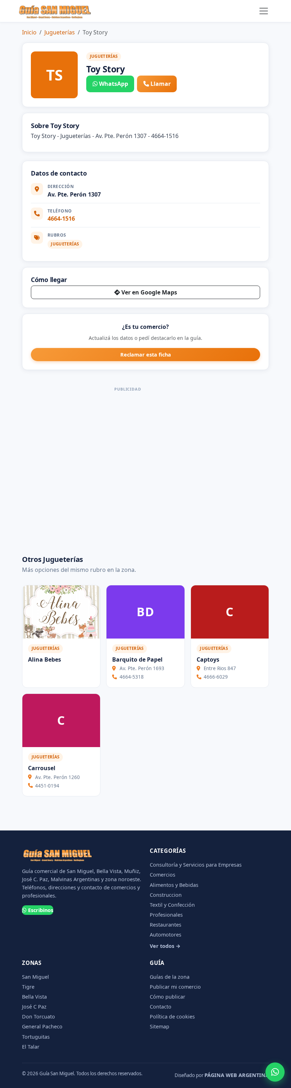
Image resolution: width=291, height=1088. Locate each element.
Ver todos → (165, 946)
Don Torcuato (38, 1016)
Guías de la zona (170, 976)
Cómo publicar (167, 996)
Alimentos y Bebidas (174, 885)
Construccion (166, 894)
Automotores (165, 934)
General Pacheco (42, 1026)
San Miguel (35, 976)
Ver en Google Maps (149, 292)
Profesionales (166, 914)
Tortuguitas (36, 1036)
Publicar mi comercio (175, 986)
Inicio (29, 32)
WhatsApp (113, 84)
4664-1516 (61, 218)
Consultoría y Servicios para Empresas (196, 864)
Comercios (162, 874)
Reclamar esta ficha (145, 354)
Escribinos (40, 910)
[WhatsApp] (275, 1072)
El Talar (30, 1046)
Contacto (160, 1006)
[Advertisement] (127, 468)
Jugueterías (59, 32)
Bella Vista (34, 996)
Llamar (160, 84)
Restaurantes (165, 924)
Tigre (28, 986)
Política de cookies (172, 1016)
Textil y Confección (172, 904)
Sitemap (159, 1026)
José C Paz (34, 1006)
